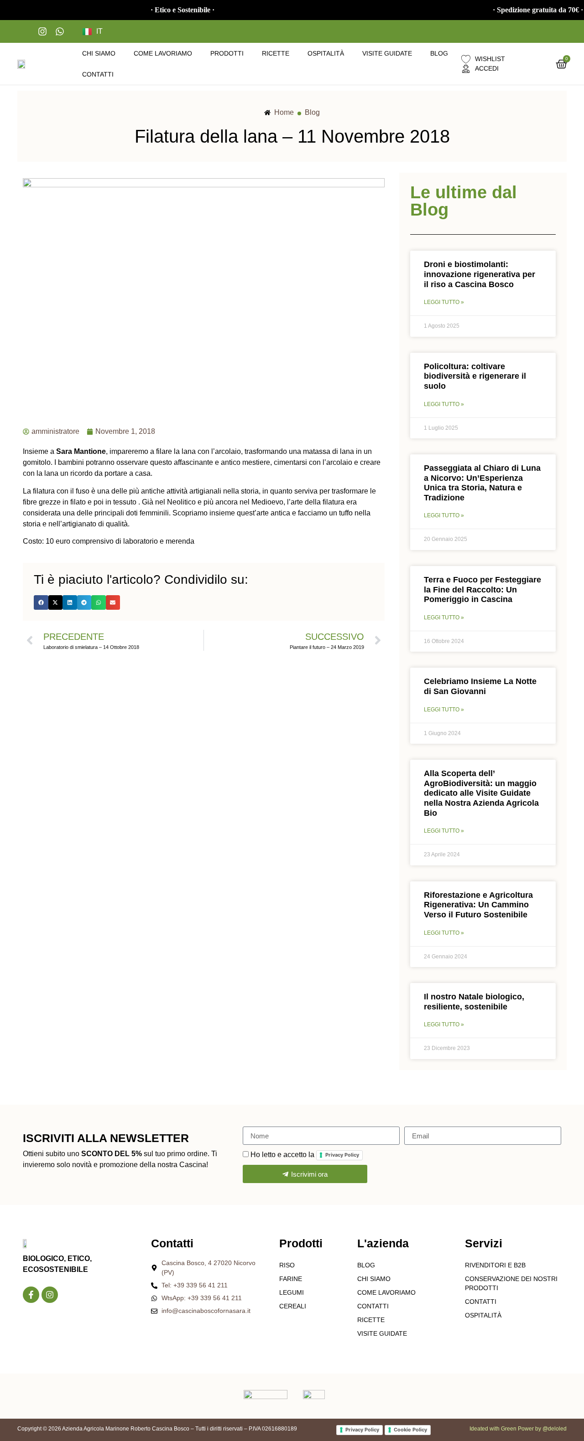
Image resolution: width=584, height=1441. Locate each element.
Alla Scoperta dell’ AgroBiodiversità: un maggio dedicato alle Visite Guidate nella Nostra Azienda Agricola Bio (481, 793)
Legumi (291, 1292)
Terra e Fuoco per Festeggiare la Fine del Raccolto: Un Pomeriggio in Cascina (482, 589)
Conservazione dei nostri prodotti (511, 1283)
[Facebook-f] (31, 1295)
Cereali (292, 1306)
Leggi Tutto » (444, 302)
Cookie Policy (410, 1429)
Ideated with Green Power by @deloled (518, 1429)
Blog (439, 53)
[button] (41, 602)
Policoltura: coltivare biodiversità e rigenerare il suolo (475, 376)
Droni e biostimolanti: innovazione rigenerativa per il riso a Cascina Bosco (479, 274)
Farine (290, 1278)
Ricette (275, 53)
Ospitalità (326, 53)
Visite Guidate (387, 53)
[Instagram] (50, 1295)
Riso (287, 1265)
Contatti (98, 74)
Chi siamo (98, 53)
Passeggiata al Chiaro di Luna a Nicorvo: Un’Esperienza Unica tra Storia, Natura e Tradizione (482, 482)
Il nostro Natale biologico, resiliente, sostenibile (474, 1001)
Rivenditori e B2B (495, 1265)
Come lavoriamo (163, 53)
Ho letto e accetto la (304, 1154)
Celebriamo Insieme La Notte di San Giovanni (480, 686)
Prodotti (227, 53)
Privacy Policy (342, 1155)
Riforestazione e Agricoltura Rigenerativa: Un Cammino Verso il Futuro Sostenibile (478, 904)
